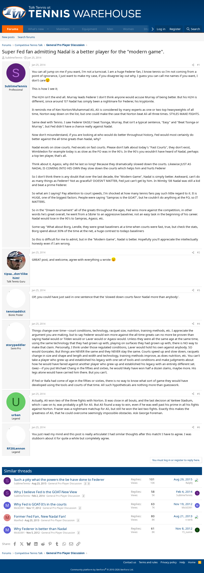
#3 (198, 290)
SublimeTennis (13, 57)
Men (110, 29)
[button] (47, 29)
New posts (8, 37)
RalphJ (189, 483)
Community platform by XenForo (102, 569)
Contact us (129, 562)
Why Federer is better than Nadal (40, 528)
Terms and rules (148, 562)
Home (191, 562)
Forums (12, 29)
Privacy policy (169, 562)
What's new (36, 29)
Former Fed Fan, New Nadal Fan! (40, 516)
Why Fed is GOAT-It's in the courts (40, 504)
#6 (198, 427)
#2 (198, 252)
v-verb (188, 519)
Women (128, 29)
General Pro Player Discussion (65, 483)
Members (63, 29)
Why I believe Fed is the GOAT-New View (45, 492)
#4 (198, 323)
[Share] (193, 65)
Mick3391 (19, 508)
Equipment (89, 29)
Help (182, 562)
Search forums (26, 37)
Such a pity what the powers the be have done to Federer (59, 479)
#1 (198, 65)
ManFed (18, 520)
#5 (198, 394)
